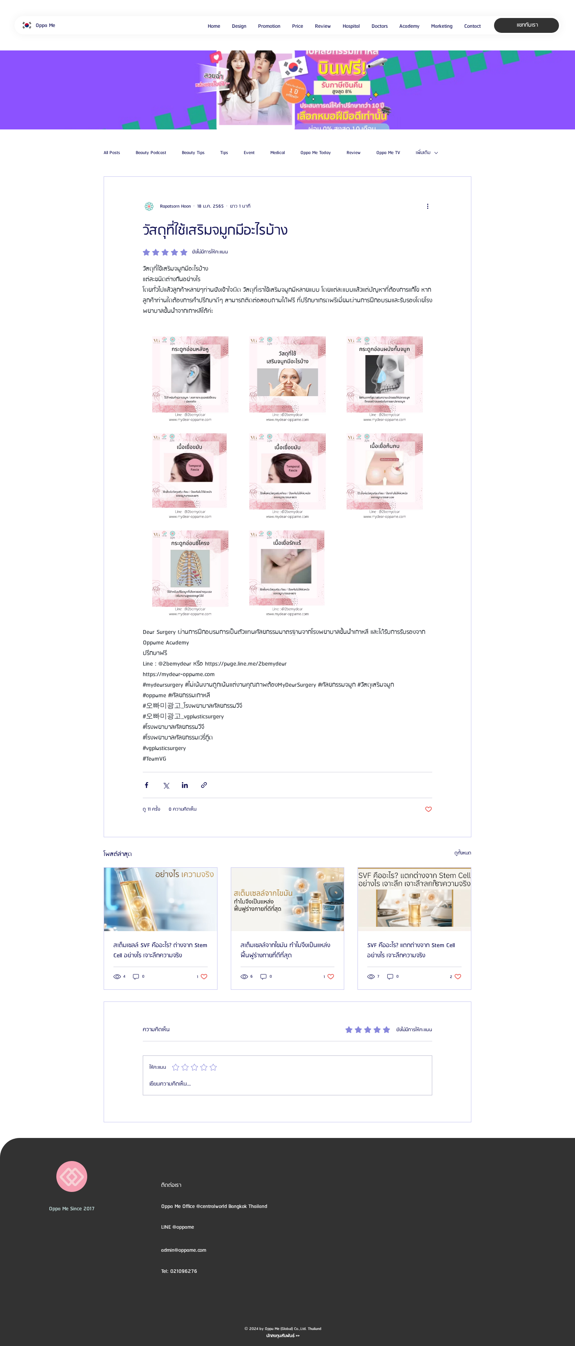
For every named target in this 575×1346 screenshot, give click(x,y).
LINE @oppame (178, 1227)
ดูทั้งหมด (463, 853)
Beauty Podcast (151, 153)
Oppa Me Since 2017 (72, 1208)
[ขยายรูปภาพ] (190, 374)
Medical (277, 153)
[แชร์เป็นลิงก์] (204, 785)
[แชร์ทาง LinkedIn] (185, 785)
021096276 (183, 1271)
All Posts (112, 153)
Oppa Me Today (315, 153)
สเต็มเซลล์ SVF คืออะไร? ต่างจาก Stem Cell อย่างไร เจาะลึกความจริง (160, 950)
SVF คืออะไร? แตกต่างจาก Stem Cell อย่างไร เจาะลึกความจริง (411, 950)
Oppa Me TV (388, 153)
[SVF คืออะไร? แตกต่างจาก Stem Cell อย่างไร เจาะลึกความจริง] (414, 899)
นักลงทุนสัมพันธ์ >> (283, 1335)
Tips (224, 153)
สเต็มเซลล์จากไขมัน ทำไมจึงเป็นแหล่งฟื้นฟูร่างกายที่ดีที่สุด (285, 950)
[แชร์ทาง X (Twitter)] (165, 785)
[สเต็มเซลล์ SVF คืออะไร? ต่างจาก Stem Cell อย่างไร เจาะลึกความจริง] (160, 899)
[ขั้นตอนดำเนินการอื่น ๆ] (427, 206)
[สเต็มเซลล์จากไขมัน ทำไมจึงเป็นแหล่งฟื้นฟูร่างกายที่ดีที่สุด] (287, 899)
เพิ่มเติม (423, 153)
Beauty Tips (193, 153)
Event (249, 153)
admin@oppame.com (183, 1250)
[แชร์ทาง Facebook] (146, 785)
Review (354, 153)
